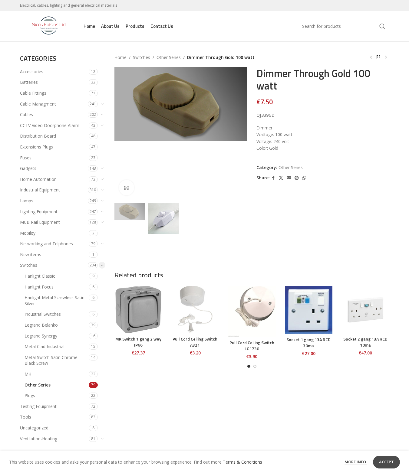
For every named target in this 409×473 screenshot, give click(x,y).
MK (28, 374)
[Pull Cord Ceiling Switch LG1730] (252, 311)
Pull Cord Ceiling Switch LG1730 (251, 345)
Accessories (31, 71)
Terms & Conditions (242, 462)
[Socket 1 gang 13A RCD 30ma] (309, 310)
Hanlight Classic (40, 276)
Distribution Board (38, 136)
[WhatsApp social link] (304, 178)
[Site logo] (49, 26)
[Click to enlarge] (126, 187)
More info (356, 462)
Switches (28, 265)
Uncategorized (34, 428)
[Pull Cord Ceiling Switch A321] (195, 310)
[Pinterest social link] (297, 178)
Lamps (26, 201)
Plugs (30, 395)
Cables (26, 114)
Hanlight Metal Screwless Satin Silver (54, 300)
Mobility (27, 233)
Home (120, 57)
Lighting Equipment (39, 211)
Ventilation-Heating (38, 439)
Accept (386, 462)
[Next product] (385, 57)
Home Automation (38, 179)
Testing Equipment (38, 406)
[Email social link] (289, 178)
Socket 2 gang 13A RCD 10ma (365, 342)
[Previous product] (371, 57)
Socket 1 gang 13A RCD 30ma (308, 342)
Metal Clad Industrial (44, 346)
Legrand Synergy (41, 336)
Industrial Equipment (40, 190)
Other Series (38, 385)
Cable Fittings (33, 93)
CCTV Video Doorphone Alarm (49, 125)
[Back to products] (378, 57)
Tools (25, 417)
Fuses (25, 158)
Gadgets (28, 168)
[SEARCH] (382, 26)
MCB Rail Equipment (40, 222)
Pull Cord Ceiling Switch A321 (195, 342)
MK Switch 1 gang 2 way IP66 (138, 342)
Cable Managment (38, 104)
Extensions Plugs (36, 147)
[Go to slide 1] (248, 366)
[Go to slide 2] (254, 366)
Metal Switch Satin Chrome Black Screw (51, 360)
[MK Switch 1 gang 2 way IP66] (138, 310)
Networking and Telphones (46, 243)
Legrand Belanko (41, 325)
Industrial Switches (43, 314)
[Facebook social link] (273, 178)
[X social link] (281, 178)
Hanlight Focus (39, 287)
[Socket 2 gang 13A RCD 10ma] (365, 310)
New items (30, 254)
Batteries (29, 82)
